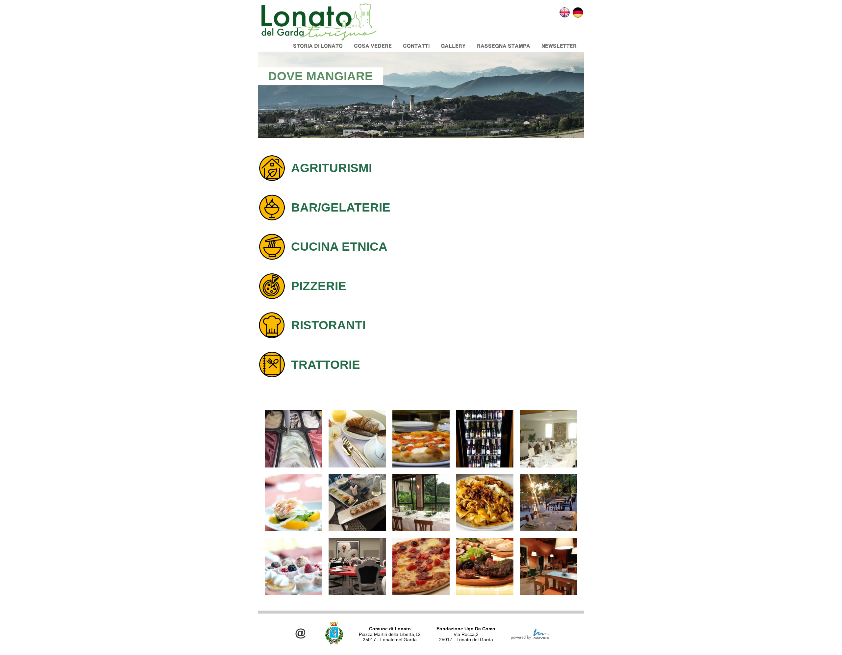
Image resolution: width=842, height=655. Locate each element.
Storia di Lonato (318, 46)
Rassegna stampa (503, 46)
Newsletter (559, 46)
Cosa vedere (373, 46)
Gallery (453, 46)
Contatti (416, 46)
